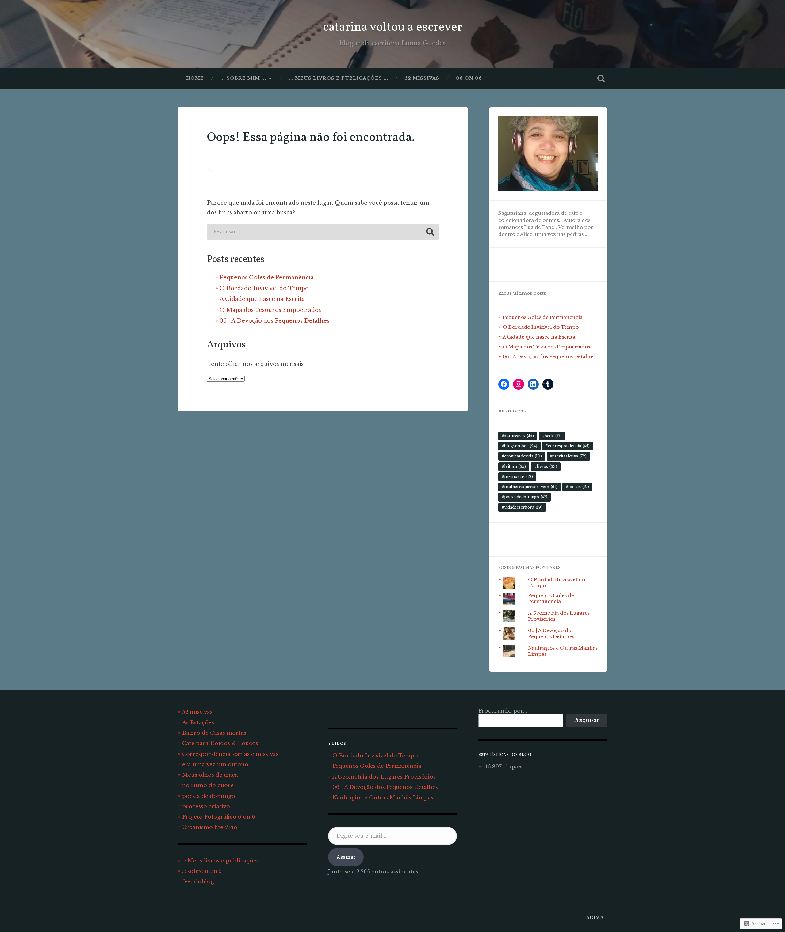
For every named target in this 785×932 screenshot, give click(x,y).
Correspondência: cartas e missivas (230, 754)
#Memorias (517, 476)
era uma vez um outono (215, 764)
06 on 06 (469, 78)
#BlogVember (519, 446)
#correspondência (568, 446)
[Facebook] (503, 384)
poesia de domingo (208, 796)
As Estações (198, 722)
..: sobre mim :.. (243, 78)
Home (195, 78)
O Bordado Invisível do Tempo (264, 288)
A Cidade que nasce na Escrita (262, 299)
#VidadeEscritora (522, 507)
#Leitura (514, 466)
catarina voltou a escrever (392, 27)
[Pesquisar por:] (323, 232)
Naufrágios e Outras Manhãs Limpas (382, 797)
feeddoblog (198, 881)
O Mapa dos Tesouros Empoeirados (270, 310)
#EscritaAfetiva (568, 456)
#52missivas (518, 436)
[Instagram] (518, 384)
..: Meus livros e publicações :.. (338, 78)
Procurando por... (502, 710)
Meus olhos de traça (210, 774)
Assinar (345, 857)
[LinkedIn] (533, 384)
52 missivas (422, 78)
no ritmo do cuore (208, 785)
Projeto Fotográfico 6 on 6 (218, 816)
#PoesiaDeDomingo (524, 496)
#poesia (577, 486)
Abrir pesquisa (601, 78)
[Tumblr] (547, 384)
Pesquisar (586, 720)
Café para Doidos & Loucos (220, 743)
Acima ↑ (596, 917)
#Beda (552, 436)
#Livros (545, 466)
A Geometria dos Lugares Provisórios (384, 776)
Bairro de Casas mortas (214, 732)
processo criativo (206, 806)
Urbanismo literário (209, 827)
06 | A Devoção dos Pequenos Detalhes (274, 320)
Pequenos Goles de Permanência (267, 277)
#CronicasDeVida (522, 456)
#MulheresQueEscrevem (529, 486)
